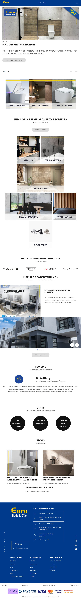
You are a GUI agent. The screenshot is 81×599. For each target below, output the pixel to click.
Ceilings (32, 576)
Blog (11, 573)
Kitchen (32, 561)
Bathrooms (33, 564)
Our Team (13, 564)
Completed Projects (16, 576)
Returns (52, 570)
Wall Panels (33, 570)
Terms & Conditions (49, 585)
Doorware (33, 573)
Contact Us (13, 570)
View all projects (40, 355)
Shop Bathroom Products (14, 60)
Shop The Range (40, 130)
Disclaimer (25, 585)
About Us (13, 561)
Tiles (31, 567)
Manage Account (55, 561)
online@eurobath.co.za (21, 548)
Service (4, 585)
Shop (11, 567)
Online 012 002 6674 (18, 543)
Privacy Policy (74, 585)
